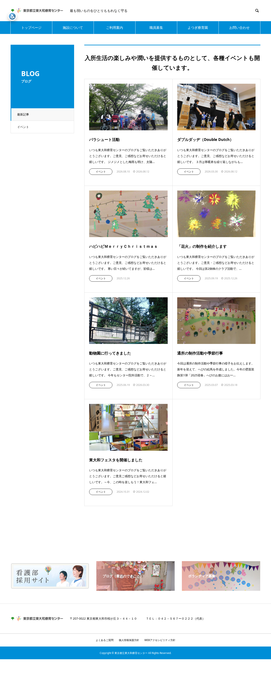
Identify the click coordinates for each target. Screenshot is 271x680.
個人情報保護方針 (129, 640)
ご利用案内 (114, 27)
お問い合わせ (239, 27)
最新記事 (23, 114)
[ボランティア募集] (221, 589)
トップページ (31, 27)
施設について (73, 27)
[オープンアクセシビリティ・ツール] (12, 16)
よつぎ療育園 (198, 27)
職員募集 (156, 27)
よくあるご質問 (104, 640)
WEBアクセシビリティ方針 (159, 640)
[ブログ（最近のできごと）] (135, 589)
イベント (23, 127)
